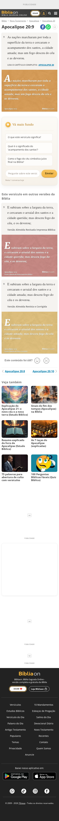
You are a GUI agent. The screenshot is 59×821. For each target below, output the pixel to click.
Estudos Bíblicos (15, 711)
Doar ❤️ (18, 688)
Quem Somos (43, 748)
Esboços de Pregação (43, 711)
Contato (43, 742)
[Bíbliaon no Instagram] (35, 791)
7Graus (22, 803)
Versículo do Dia (15, 717)
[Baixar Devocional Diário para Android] (16, 776)
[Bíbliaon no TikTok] (23, 791)
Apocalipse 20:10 (43, 371)
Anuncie (29, 754)
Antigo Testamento (15, 729)
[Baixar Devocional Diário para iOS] (44, 776)
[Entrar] (44, 13)
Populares (15, 735)
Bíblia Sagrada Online (14, 15)
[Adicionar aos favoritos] (54, 27)
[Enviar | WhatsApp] (48, 27)
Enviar (49, 173)
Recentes (44, 735)
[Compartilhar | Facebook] (42, 27)
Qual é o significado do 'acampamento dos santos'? (23, 148)
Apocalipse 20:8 (15, 371)
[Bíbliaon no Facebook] (46, 791)
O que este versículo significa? (24, 137)
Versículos (15, 704)
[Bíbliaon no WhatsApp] (12, 791)
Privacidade (15, 748)
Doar (35, 13)
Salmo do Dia (43, 717)
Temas (15, 742)
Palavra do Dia (15, 723)
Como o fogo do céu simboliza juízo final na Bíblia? (27, 160)
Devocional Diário (43, 723)
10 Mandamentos (43, 704)
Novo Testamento (43, 729)
